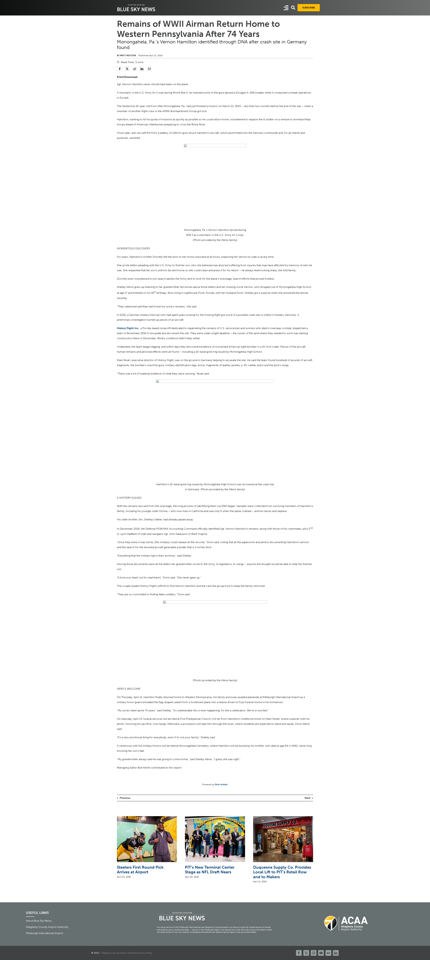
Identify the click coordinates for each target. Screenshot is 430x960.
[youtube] (321, 953)
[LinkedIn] (142, 69)
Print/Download (127, 77)
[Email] (149, 69)
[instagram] (313, 953)
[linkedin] (336, 953)
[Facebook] (119, 69)
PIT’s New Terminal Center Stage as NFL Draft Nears (209, 870)
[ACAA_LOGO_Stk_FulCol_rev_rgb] (346, 913)
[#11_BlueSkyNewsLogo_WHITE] (136, 4)
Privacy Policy (145, 953)
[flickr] (328, 953)
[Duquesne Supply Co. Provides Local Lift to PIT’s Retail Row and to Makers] (283, 817)
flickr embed (221, 784)
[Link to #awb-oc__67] (293, 8)
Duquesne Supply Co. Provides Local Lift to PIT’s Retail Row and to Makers (282, 872)
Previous (125, 797)
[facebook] (299, 953)
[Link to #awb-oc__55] (286, 7)
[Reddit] (134, 69)
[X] (127, 69)
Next (307, 797)
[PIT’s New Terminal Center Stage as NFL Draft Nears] (215, 817)
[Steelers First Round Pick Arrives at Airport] (147, 817)
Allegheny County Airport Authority (119, 953)
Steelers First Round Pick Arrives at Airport (140, 870)
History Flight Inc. (128, 328)
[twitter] (306, 953)
